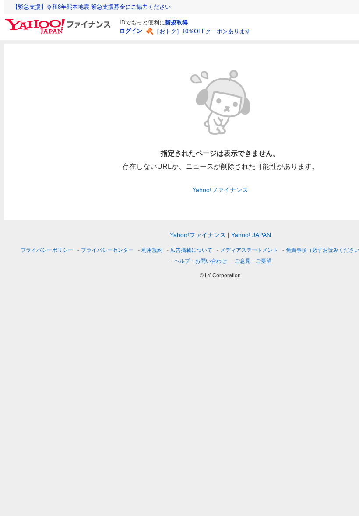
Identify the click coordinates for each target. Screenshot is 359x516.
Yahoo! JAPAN (251, 234)
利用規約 (151, 250)
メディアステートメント (249, 250)
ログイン (131, 31)
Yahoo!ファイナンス (220, 189)
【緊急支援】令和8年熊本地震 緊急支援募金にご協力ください (91, 6)
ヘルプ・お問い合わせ (200, 261)
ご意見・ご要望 (253, 261)
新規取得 (176, 22)
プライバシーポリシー (47, 250)
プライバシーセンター (107, 250)
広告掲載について (191, 250)
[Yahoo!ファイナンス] (59, 21)
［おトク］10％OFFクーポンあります (202, 31)
